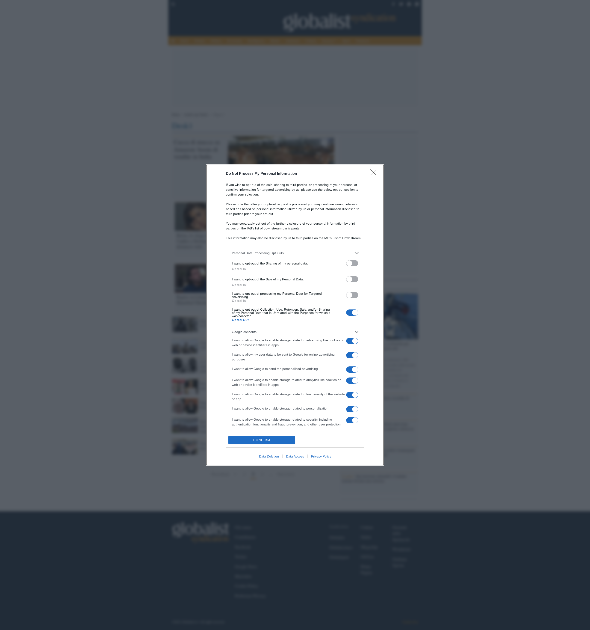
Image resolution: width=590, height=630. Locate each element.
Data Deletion (269, 456)
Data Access (295, 456)
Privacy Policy (321, 456)
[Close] (374, 173)
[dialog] (295, 315)
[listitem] (295, 253)
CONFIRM (261, 440)
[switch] (352, 263)
